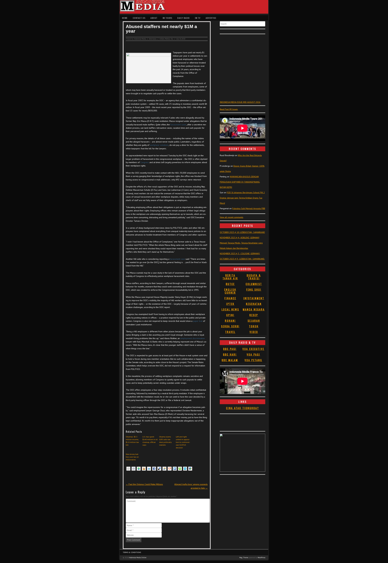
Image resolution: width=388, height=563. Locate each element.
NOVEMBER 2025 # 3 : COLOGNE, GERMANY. (240, 253)
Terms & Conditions (132, 552)
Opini (230, 315)
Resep (253, 315)
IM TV (197, 17)
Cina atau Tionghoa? (242, 408)
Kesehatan (254, 304)
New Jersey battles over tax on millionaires (132, 457)
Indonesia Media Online (137, 557)
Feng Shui (253, 289)
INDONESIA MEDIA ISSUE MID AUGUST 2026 (240, 102)
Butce (230, 284)
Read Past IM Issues (229, 109)
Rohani (230, 321)
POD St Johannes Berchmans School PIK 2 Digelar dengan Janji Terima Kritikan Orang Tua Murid (242, 198)
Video (254, 332)
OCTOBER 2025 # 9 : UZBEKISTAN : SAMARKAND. (242, 258)
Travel (230, 332)
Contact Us (139, 17)
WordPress (261, 557)
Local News (230, 309)
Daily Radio (183, 17)
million (161, 39)
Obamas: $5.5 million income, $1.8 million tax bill (132, 441)
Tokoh (254, 326)
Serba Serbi (230, 326)
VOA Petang (253, 360)
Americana (152, 39)
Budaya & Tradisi (254, 277)
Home (125, 17)
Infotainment (253, 298)
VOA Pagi (253, 354)
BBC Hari (230, 354)
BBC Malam (230, 360)
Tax (172, 39)
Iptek (230, 304)
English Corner (230, 291)
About (154, 17)
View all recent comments (231, 217)
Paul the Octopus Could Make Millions (144, 484)
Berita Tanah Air (230, 277)
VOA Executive (253, 349)
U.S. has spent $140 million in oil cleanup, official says (150, 441)
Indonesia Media (140, 39)
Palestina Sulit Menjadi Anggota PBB (248, 208)
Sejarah (254, 321)
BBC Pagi (230, 349)
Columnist (254, 284)
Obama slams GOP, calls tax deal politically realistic (165, 441)
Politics (167, 39)
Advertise (211, 17)
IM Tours (167, 17)
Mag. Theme (243, 557)
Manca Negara (254, 309)
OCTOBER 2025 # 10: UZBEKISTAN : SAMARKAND (242, 232)
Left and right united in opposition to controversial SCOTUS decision (183, 442)
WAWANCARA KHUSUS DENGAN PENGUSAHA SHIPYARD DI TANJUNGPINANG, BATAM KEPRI (240, 182)
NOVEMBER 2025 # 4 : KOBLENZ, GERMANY (239, 237)
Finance (230, 298)
